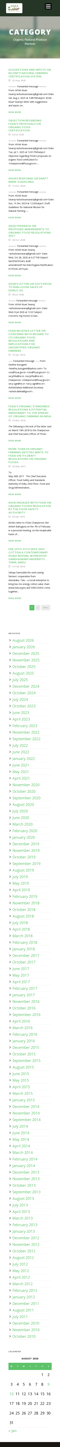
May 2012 (20, 1270)
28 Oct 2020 (18, 239)
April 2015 (21, 1086)
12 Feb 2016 (18, 566)
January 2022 (23, 758)
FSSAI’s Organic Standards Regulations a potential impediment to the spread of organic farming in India (29, 411)
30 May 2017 (19, 466)
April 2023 (21, 719)
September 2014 (26, 1119)
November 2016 (26, 1001)
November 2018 (26, 903)
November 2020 (26, 784)
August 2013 (23, 1198)
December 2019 (25, 843)
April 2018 (21, 929)
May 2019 (20, 883)
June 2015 (20, 1073)
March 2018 (22, 935)
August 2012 (23, 1257)
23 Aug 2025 (19, 80)
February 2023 (24, 725)
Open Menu (48, 6)
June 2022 (20, 751)
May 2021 (20, 771)
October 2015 (24, 1054)
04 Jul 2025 (18, 134)
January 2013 (23, 1231)
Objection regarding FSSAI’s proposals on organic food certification (25, 125)
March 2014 (22, 1152)
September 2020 (26, 797)
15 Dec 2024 (18, 185)
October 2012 (24, 1251)
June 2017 (20, 968)
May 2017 (20, 975)
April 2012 (21, 1277)
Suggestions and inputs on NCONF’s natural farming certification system (29, 73)
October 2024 (24, 692)
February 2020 (24, 830)
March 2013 (22, 1218)
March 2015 (22, 1093)
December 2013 (25, 1172)
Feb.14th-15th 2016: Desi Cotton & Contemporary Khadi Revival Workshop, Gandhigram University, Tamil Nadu (28, 555)
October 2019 (24, 857)
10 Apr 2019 (18, 354)
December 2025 (25, 653)
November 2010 (26, 1329)
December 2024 (25, 686)
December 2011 (25, 1303)
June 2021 (20, 765)
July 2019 (20, 876)
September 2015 (26, 1060)
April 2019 (21, 889)
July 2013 (20, 1205)
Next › (45, 607)
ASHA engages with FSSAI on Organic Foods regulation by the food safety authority (29, 507)
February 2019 (24, 896)
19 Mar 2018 (18, 420)
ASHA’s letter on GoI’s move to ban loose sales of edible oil (30, 287)
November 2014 (26, 1113)
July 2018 (20, 922)
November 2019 (26, 850)
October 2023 (24, 706)
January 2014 (23, 1165)
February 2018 (24, 942)
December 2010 (25, 1323)
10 (11, 1393)
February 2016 (24, 1034)
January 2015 (23, 1100)
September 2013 (26, 1191)
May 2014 (20, 1139)
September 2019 (26, 863)
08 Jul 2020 (18, 294)
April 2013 (21, 1211)
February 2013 (24, 1224)
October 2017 (24, 962)
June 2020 (20, 817)
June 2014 (20, 1132)
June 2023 (20, 712)
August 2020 (23, 804)
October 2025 (24, 666)
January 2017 (23, 994)
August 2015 (23, 1067)
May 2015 (20, 1080)
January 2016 (23, 1040)
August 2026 (23, 640)
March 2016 (22, 1027)
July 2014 (20, 1126)
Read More (14, 112)
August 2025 (23, 673)
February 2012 (24, 1290)
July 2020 (20, 811)
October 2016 (24, 1008)
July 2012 (20, 1264)
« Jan (12, 1430)
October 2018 (24, 909)
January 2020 (23, 837)
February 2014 (24, 1159)
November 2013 (26, 1178)
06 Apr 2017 (18, 516)
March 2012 (22, 1283)
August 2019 (23, 870)
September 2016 (26, 1014)
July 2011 (20, 1316)
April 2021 (21, 778)
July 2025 (20, 679)
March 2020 (22, 824)
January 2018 (23, 948)
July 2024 (20, 699)
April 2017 (21, 981)
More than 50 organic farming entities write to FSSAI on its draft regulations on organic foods (28, 455)
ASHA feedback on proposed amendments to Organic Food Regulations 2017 (29, 230)
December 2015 (25, 1047)
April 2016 (21, 1021)
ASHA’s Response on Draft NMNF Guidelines (28, 180)
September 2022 (26, 738)
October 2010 (24, 1336)
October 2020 (24, 791)
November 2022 (26, 732)
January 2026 (23, 646)
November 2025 (26, 660)
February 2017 (24, 988)
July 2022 (20, 745)
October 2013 (24, 1185)
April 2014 (21, 1145)
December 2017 (25, 955)
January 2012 (23, 1296)
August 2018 (23, 916)
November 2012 (26, 1244)
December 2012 (25, 1237)
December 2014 (25, 1106)
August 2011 (23, 1310)
